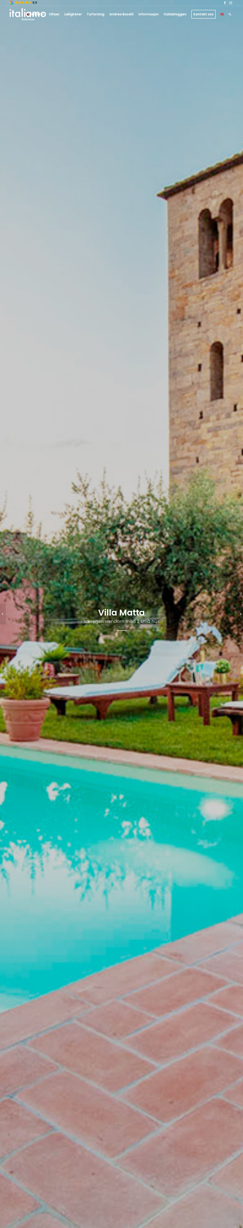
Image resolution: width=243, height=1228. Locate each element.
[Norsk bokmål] (222, 14)
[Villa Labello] (3, 614)
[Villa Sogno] (240, 614)
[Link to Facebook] (225, 3)
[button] (23, 3)
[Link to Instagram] (231, 3)
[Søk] (230, 14)
